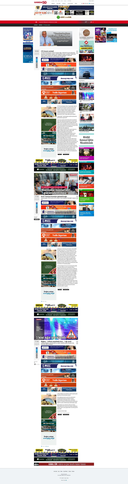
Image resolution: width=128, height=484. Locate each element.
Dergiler (82, 148)
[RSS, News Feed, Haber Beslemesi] (64, 478)
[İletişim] (91, 22)
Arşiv (59, 471)
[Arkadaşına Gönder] (37, 63)
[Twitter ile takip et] (62, 478)
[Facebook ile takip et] (60, 478)
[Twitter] (37, 59)
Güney (81, 204)
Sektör (81, 176)
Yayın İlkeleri (65, 471)
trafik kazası (47, 446)
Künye (61, 471)
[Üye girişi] (66, 478)
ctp (45, 301)
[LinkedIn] (37, 61)
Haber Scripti (63, 480)
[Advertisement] (28, 70)
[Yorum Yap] (37, 67)
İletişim (73, 471)
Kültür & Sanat (83, 162)
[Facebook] (37, 58)
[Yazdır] (37, 65)
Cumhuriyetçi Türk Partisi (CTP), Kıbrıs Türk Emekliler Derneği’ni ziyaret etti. (58, 198)
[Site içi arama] (93, 22)
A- (77, 53)
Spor (81, 190)
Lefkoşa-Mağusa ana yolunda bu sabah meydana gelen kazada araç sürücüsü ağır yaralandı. (57, 343)
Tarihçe (69, 471)
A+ (77, 51)
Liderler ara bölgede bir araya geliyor (45, 22)
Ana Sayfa (55, 471)
